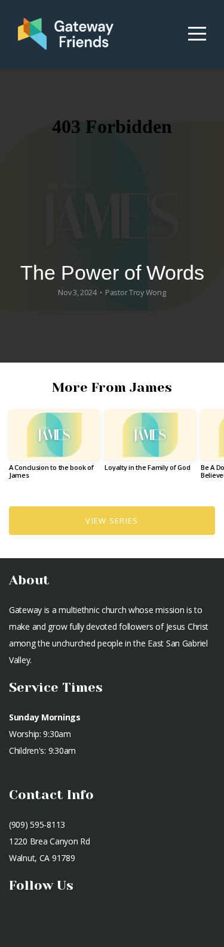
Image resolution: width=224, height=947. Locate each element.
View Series (111, 520)
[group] (54, 448)
